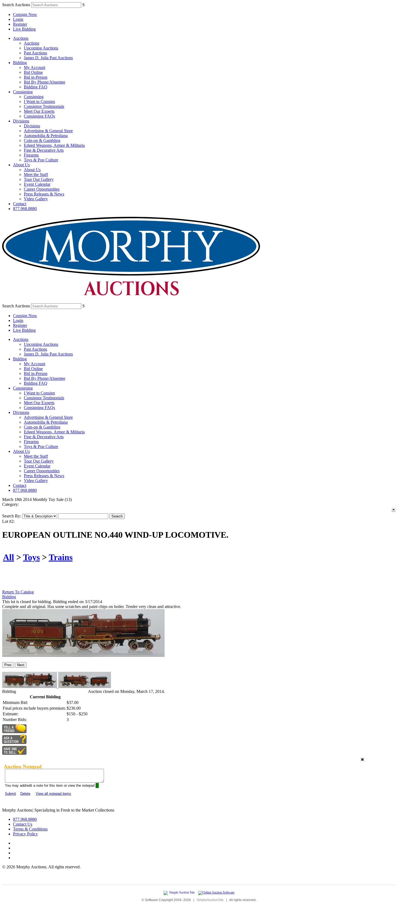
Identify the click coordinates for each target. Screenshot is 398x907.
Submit (10, 794)
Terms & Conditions (30, 829)
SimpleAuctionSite (210, 900)
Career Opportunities (42, 189)
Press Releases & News (44, 194)
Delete (25, 794)
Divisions (21, 121)
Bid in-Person (35, 77)
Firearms (31, 155)
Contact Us (22, 824)
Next (20, 665)
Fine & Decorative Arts (44, 150)
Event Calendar (37, 184)
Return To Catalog (18, 592)
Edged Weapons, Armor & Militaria (54, 145)
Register (20, 24)
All (8, 557)
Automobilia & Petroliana (46, 135)
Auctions (20, 38)
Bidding (20, 62)
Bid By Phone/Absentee (44, 82)
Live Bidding (24, 29)
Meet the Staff (36, 174)
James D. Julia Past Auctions (48, 57)
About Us (21, 164)
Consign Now (25, 14)
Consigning (23, 91)
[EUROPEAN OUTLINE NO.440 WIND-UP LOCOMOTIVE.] (83, 655)
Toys (31, 557)
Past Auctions (35, 53)
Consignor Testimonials (44, 106)
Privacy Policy (25, 834)
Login (18, 19)
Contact (19, 203)
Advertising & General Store (48, 130)
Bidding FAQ (35, 87)
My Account (34, 67)
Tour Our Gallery (39, 179)
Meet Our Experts (39, 111)
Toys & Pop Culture (41, 160)
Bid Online (33, 72)
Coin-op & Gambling (42, 140)
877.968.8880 (25, 208)
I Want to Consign (39, 101)
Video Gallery (36, 199)
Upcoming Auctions (41, 48)
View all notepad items (53, 794)
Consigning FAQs (39, 116)
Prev (8, 665)
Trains (61, 557)
